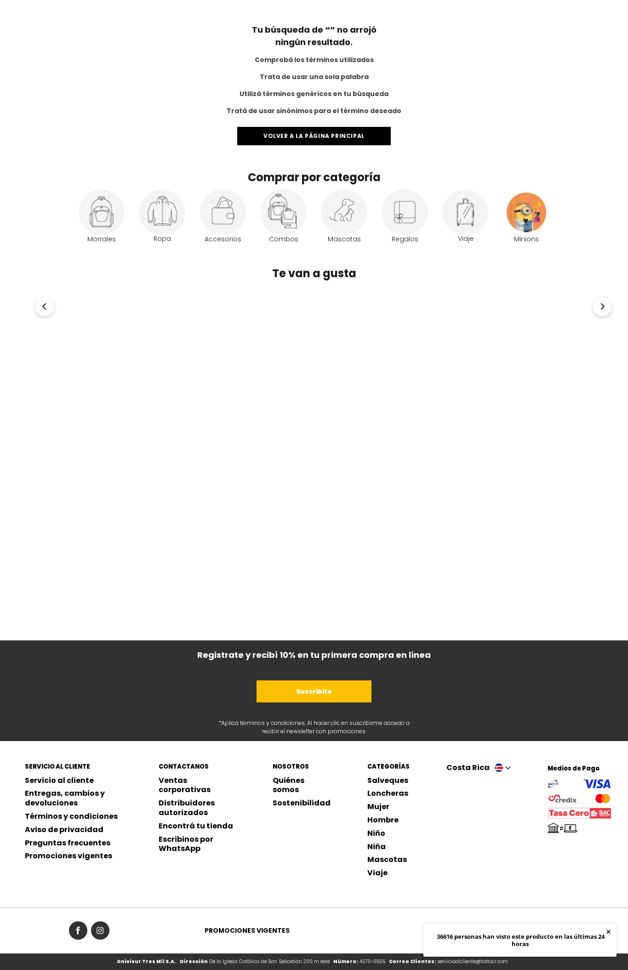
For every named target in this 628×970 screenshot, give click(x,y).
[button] (44, 309)
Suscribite (314, 691)
